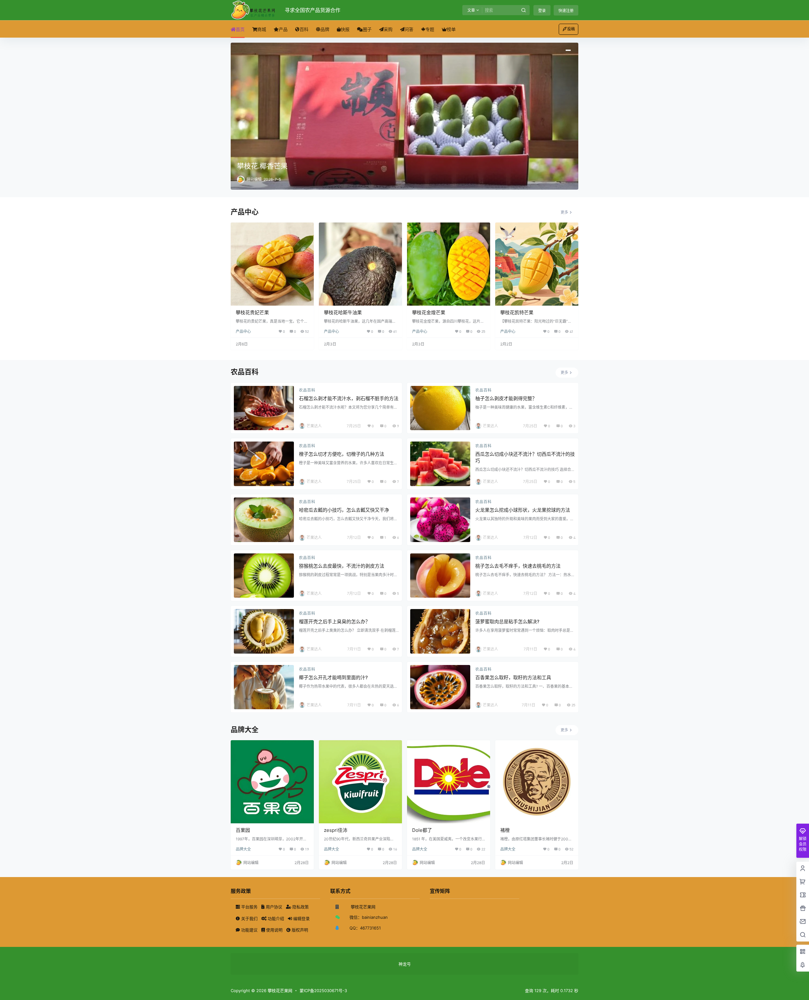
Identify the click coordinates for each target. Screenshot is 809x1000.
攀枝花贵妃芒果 (252, 312)
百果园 (243, 830)
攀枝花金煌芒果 (428, 312)
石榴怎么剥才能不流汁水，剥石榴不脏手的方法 (348, 398)
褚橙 (505, 830)
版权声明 (299, 929)
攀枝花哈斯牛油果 (343, 312)
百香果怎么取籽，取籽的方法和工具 (513, 677)
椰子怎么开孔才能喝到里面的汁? (333, 677)
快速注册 (566, 10)
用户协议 (274, 906)
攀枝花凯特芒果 (516, 312)
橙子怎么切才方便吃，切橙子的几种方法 (341, 454)
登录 (542, 10)
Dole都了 (422, 830)
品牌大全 (243, 849)
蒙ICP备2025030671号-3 (323, 990)
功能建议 (249, 929)
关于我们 (249, 918)
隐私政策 (300, 906)
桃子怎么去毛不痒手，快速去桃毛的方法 (518, 566)
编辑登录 (301, 918)
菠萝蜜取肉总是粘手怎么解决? (507, 622)
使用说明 (274, 929)
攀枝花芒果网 (279, 990)
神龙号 (404, 963)
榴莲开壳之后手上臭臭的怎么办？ (334, 622)
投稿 (571, 29)
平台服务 (249, 906)
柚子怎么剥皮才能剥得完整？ (506, 398)
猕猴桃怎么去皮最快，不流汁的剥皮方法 (341, 566)
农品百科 (307, 390)
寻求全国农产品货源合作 (312, 10)
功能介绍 (275, 918)
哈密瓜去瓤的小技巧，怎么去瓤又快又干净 (344, 510)
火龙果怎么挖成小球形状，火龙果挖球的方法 (522, 510)
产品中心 (243, 331)
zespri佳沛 (335, 830)
